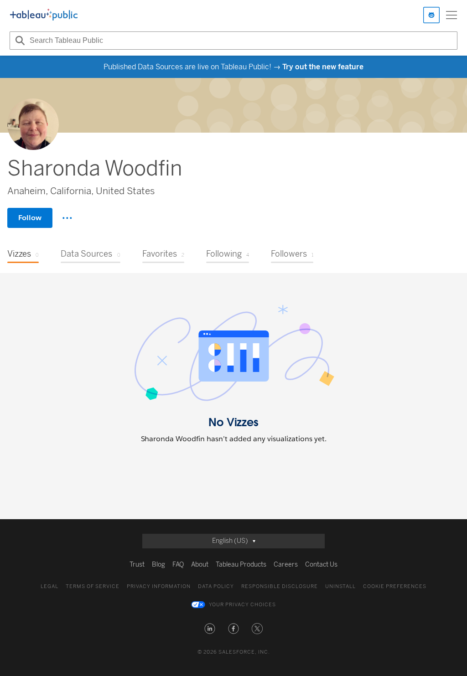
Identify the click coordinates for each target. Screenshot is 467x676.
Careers (286, 564)
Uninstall (340, 586)
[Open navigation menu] (451, 15)
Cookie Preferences (394, 586)
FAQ (178, 564)
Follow (30, 217)
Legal (49, 586)
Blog (158, 564)
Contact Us (321, 564)
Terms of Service (92, 586)
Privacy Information (159, 586)
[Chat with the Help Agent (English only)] (431, 15)
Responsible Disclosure (279, 586)
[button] (209, 628)
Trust (137, 564)
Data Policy (216, 586)
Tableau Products (241, 564)
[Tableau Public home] (44, 15)
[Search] (19, 41)
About (199, 564)
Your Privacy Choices (242, 605)
